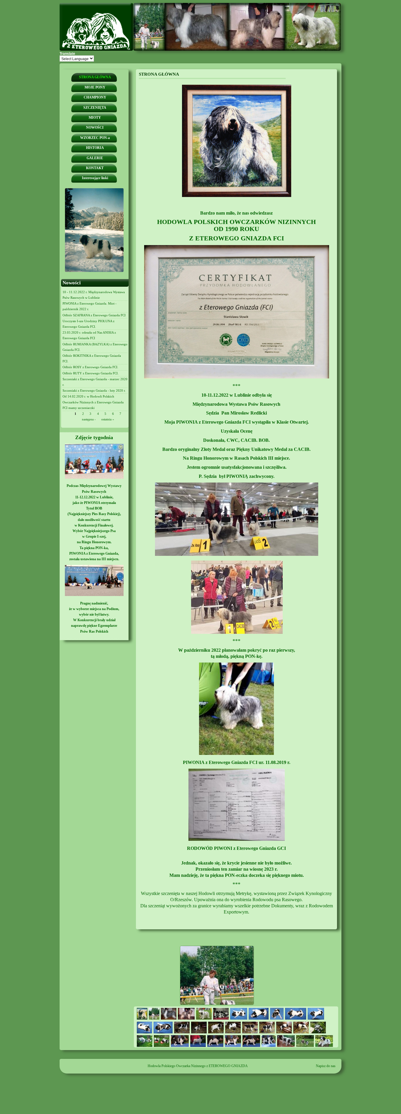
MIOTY (95, 118)
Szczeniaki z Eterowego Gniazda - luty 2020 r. (94, 390)
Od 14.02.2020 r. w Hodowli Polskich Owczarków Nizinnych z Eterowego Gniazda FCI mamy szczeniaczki (93, 402)
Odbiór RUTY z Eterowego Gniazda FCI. (91, 373)
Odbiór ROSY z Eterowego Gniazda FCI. (90, 367)
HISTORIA (95, 148)
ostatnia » (107, 419)
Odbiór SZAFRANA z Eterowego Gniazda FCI (94, 315)
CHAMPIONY (95, 97)
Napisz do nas (326, 1066)
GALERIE (95, 158)
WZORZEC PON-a (95, 138)
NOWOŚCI (95, 127)
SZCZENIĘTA (94, 108)
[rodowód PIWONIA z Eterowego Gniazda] (236, 840)
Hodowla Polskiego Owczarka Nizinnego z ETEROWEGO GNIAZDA (198, 1066)
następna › (89, 419)
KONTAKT (95, 168)
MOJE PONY (95, 87)
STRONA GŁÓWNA (95, 77)
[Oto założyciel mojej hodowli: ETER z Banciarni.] (236, 196)
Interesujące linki (95, 178)
